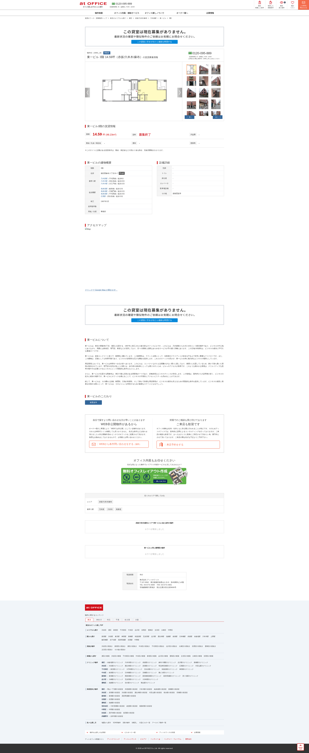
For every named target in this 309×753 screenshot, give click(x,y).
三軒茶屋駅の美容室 (117, 706)
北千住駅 (113, 640)
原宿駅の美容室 (114, 692)
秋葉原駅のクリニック (169, 669)
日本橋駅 (182, 636)
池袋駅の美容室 (114, 703)
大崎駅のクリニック (116, 679)
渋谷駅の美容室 (127, 692)
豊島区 (150, 630)
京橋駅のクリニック (150, 672)
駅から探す (91, 636)
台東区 (163, 630)
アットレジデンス (130, 739)
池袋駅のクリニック (116, 683)
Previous (87, 92)
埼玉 (109, 620)
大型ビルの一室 (144, 723)
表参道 (118, 509)
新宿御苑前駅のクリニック (152, 676)
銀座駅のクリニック (116, 672)
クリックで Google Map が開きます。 (101, 290)
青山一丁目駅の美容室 (115, 689)
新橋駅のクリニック (201, 662)
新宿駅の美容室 (114, 696)
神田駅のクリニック (186, 669)
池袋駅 (168, 636)
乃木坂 (101, 509)
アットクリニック (113, 739)
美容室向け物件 (92, 689)
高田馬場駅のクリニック (172, 676)
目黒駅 (130, 640)
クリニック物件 (92, 662)
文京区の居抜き (107, 650)
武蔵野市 (105, 716)
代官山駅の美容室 (155, 692)
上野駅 (213, 636)
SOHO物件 (117, 723)
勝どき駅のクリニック (166, 672)
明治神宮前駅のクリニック (168, 666)
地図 (122, 173)
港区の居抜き (132, 646)
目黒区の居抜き (197, 646)
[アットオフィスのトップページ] (93, 4)
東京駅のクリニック (117, 669)
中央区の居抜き (144, 646)
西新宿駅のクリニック (133, 676)
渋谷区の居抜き (107, 646)
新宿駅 (104, 636)
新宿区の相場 (151, 656)
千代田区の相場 (128, 656)
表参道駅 (104, 189)
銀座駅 (175, 636)
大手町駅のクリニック (134, 669)
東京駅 (117, 636)
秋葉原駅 (138, 636)
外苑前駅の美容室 (131, 689)
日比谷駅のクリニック (152, 669)
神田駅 (124, 636)
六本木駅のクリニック (133, 662)
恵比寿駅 (161, 636)
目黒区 (143, 630)
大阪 (137, 620)
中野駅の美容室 (114, 709)
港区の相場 (105, 656)
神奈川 (99, 620)
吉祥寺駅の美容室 (116, 716)
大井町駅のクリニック (150, 679)
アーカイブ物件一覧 (159, 723)
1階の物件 (126, 723)
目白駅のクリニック (132, 683)
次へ (216, 117)
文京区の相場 (185, 656)
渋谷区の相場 (116, 656)
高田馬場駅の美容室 (129, 696)
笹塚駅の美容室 (182, 692)
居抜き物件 (91, 646)
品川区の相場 (163, 656)
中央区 (130, 630)
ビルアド (143, 739)
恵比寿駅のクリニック (133, 666)
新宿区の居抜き (120, 646)
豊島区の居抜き (210, 646)
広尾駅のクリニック (186, 666)
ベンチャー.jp (155, 739)
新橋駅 (130, 636)
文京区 (157, 630)
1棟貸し (134, 723)
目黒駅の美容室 (114, 699)
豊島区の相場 (174, 656)
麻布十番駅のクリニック (167, 662)
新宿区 (115, 630)
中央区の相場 (140, 656)
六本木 (110, 509)
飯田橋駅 (105, 640)
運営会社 (188, 739)
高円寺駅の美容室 (115, 713)
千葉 (117, 620)
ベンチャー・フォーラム (172, 739)
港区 (109, 630)
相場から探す (91, 656)
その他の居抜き (120, 650)
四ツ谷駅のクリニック (190, 676)
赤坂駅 (190, 636)
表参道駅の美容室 (160, 689)
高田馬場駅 (122, 640)
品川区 (137, 630)
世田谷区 (105, 706)
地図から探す (106, 723)
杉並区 (104, 713)
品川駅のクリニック (185, 662)
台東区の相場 (197, 656)
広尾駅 (103, 196)
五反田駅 (146, 636)
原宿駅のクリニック (150, 666)
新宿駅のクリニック (116, 676)
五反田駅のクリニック (133, 679)
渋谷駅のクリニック (116, 666)
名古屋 (127, 620)
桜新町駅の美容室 (145, 706)
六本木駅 (104, 181)
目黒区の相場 (208, 656)
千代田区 (123, 630)
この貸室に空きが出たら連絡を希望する (154, 42)
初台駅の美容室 (169, 692)
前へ (190, 117)
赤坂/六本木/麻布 (105, 502)
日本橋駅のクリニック (133, 672)
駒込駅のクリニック (148, 683)
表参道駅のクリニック (115, 662)
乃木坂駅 (104, 178)
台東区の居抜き (184, 646)
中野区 (170, 630)
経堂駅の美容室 (131, 706)
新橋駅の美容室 (173, 689)
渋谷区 (104, 630)
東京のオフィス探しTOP (94, 625)
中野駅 (136, 640)
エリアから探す (92, 630)
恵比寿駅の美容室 (141, 692)
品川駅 (153, 636)
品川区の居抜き (171, 646)
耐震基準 (93, 402)
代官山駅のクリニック (203, 666)
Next (179, 92)
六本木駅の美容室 (145, 689)
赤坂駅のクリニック (150, 662)
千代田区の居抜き (158, 646)
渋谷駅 (110, 636)
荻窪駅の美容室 (128, 713)
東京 (89, 620)
